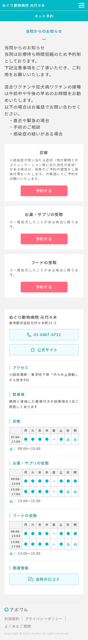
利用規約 (12, 618)
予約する (44, 190)
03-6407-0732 (47, 334)
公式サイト (47, 349)
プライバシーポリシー (44, 618)
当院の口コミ (48, 579)
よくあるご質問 (17, 626)
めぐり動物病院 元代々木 (23, 5)
